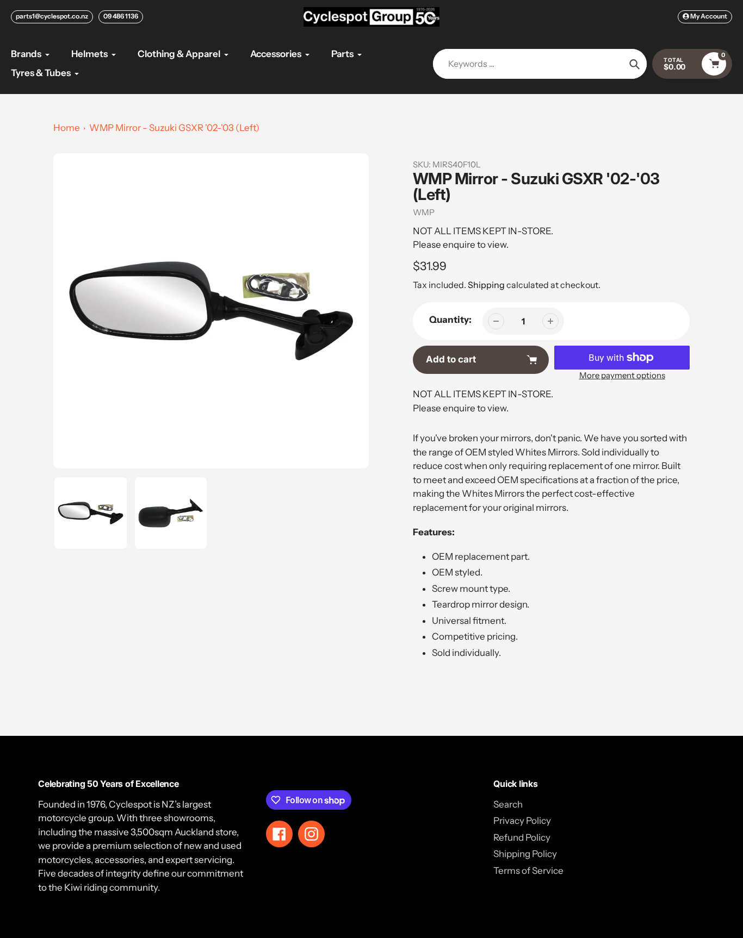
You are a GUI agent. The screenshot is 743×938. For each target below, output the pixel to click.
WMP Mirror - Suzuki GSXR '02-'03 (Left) (174, 127)
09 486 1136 (120, 16)
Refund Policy (521, 837)
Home (66, 127)
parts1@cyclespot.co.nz (52, 16)
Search (508, 804)
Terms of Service (528, 870)
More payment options (622, 375)
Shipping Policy (525, 853)
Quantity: (450, 319)
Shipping (486, 284)
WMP (424, 212)
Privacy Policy (522, 820)
